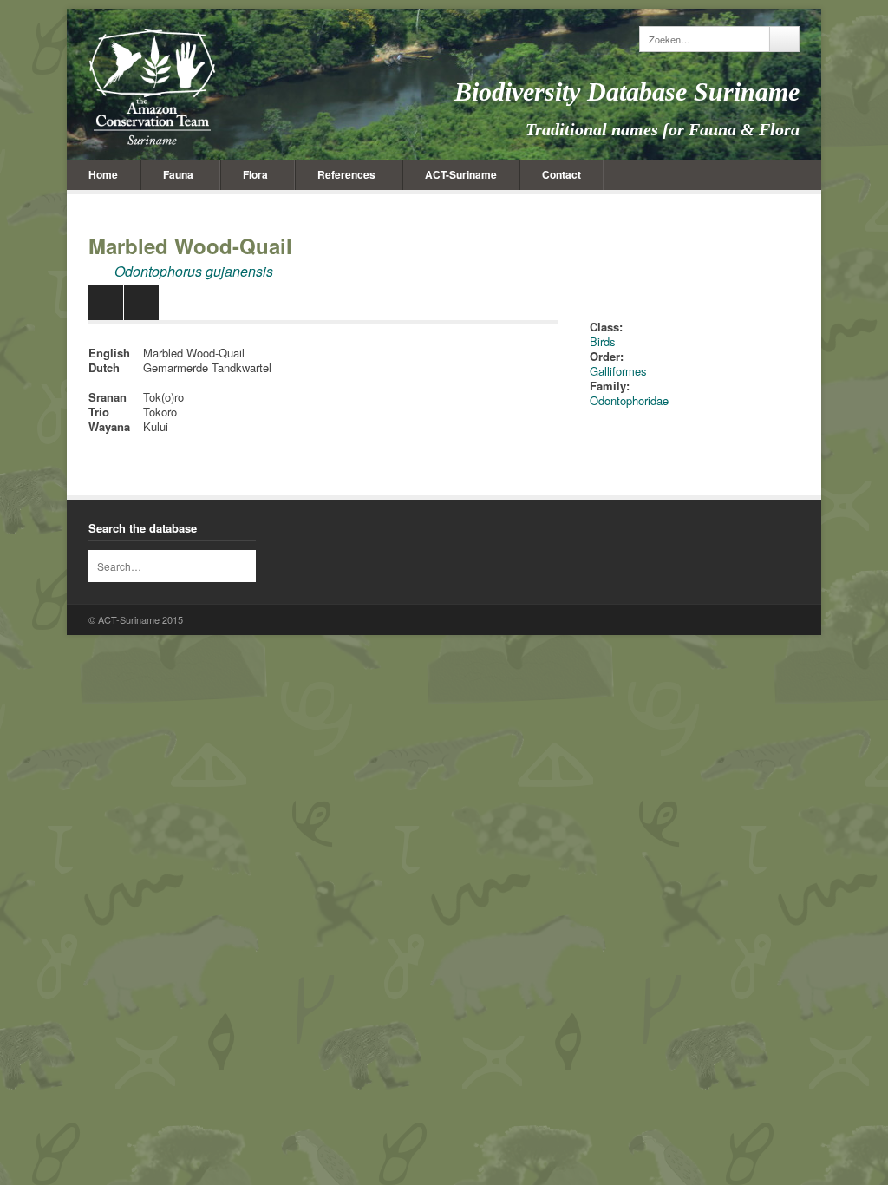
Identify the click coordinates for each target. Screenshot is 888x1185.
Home (103, 174)
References (346, 174)
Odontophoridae (629, 400)
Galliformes (618, 371)
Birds (603, 341)
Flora (255, 174)
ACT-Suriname (461, 174)
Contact (561, 174)
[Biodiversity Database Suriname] (152, 86)
